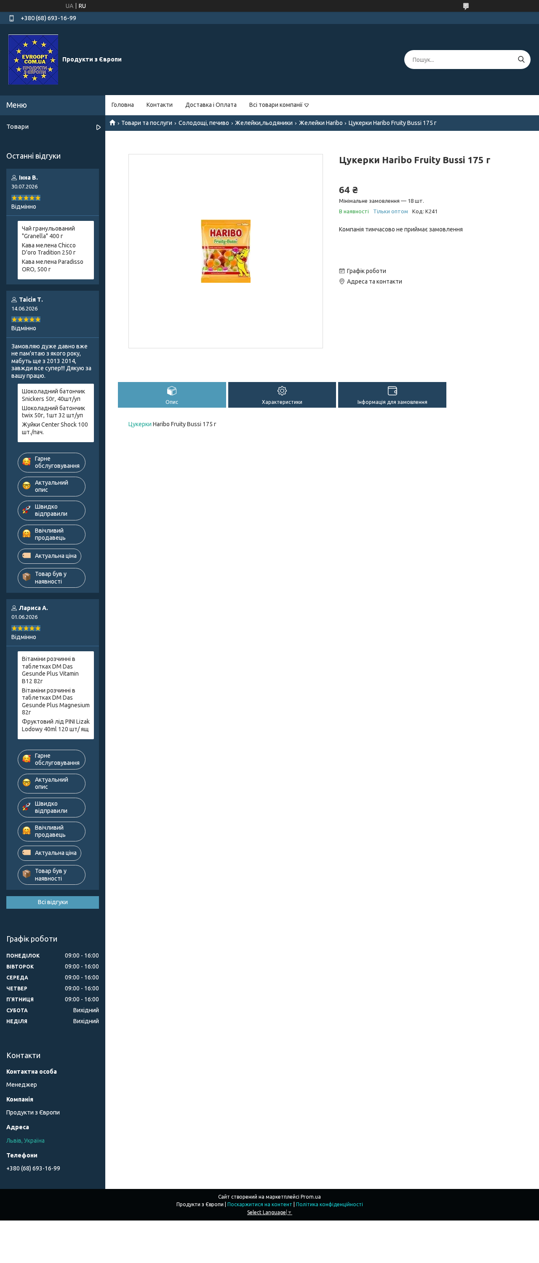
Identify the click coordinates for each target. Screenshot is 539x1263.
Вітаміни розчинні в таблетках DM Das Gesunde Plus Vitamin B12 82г (50, 670)
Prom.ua (311, 1196)
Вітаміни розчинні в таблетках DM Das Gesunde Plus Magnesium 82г (56, 701)
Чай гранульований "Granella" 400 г (48, 232)
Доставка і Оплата (211, 104)
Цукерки (140, 424)
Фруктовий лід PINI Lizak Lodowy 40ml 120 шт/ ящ (56, 725)
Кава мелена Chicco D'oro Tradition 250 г (49, 249)
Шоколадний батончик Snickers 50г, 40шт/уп (53, 395)
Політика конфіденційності (329, 1204)
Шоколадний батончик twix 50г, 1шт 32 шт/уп (53, 412)
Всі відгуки (53, 902)
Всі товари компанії (276, 104)
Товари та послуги (146, 122)
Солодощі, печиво (204, 122)
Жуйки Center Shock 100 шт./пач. (55, 428)
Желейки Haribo (321, 122)
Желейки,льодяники (264, 122)
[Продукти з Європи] (33, 59)
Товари (17, 126)
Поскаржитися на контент (259, 1204)
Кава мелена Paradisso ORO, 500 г (52, 265)
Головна (123, 104)
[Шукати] (521, 59)
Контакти (160, 104)
